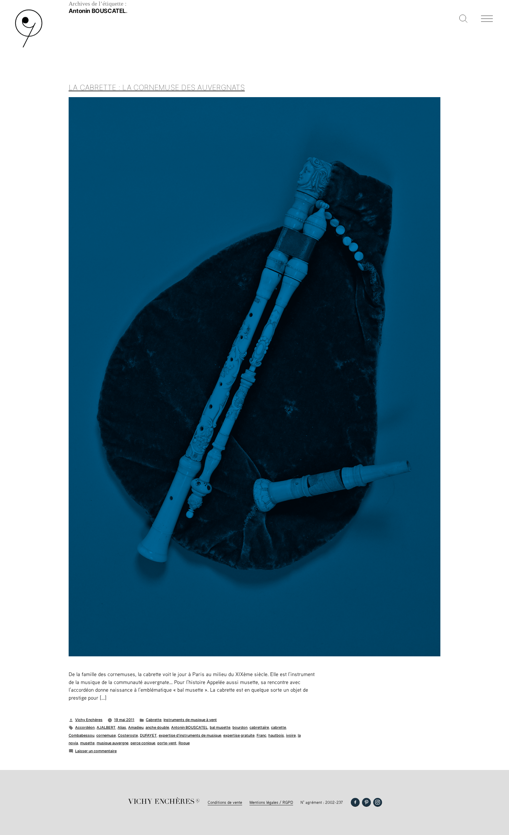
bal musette (220, 727)
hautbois (276, 735)
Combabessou (81, 735)
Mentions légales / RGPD (271, 802)
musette (87, 743)
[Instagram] (377, 802)
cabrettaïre (259, 727)
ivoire (291, 735)
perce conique (142, 743)
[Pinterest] (366, 802)
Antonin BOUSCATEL (189, 727)
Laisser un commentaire (96, 751)
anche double (157, 727)
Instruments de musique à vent (190, 720)
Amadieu (135, 727)
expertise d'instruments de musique (190, 735)
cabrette (278, 727)
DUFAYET (148, 735)
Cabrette (153, 720)
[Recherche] (463, 19)
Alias (122, 727)
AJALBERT (106, 727)
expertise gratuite (238, 735)
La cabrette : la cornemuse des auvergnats (157, 87)
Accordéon (85, 727)
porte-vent (166, 743)
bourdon (239, 727)
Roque (184, 743)
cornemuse (106, 735)
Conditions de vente (225, 802)
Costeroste (128, 735)
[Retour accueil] (28, 47)
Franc (261, 735)
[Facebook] (355, 802)
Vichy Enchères (89, 720)
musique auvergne (112, 743)
